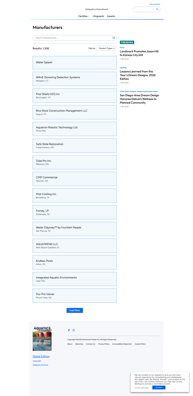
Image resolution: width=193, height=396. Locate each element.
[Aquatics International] (96, 9)
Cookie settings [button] (141, 387)
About (69, 344)
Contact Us (90, 344)
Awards (111, 16)
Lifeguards (98, 16)
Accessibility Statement (122, 344)
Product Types (105, 48)
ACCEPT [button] (159, 388)
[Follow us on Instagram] (73, 330)
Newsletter (155, 4)
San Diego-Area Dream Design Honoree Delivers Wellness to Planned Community (139, 99)
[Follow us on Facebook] (69, 330)
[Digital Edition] (42, 349)
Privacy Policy (103, 344)
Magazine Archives (40, 365)
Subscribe (37, 361)
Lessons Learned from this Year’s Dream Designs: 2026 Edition (138, 75)
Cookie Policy (140, 344)
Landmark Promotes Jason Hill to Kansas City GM (139, 53)
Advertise (79, 344)
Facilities (82, 16)
